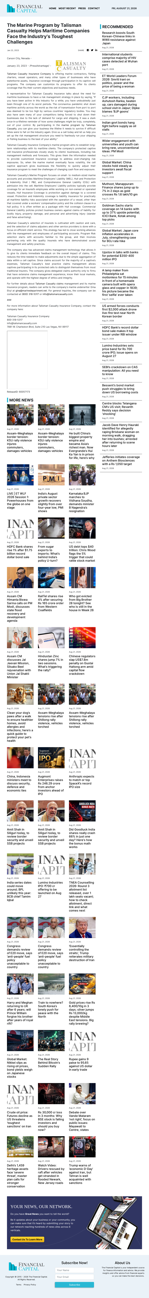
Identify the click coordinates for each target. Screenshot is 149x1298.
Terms (18, 1285)
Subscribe (74, 1284)
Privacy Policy (30, 1285)
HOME (52, 8)
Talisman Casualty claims (49, 283)
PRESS (82, 8)
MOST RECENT (67, 8)
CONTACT (94, 8)
